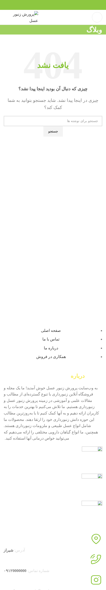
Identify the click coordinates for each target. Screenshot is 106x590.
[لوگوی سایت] (21, 17)
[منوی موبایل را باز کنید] (97, 17)
